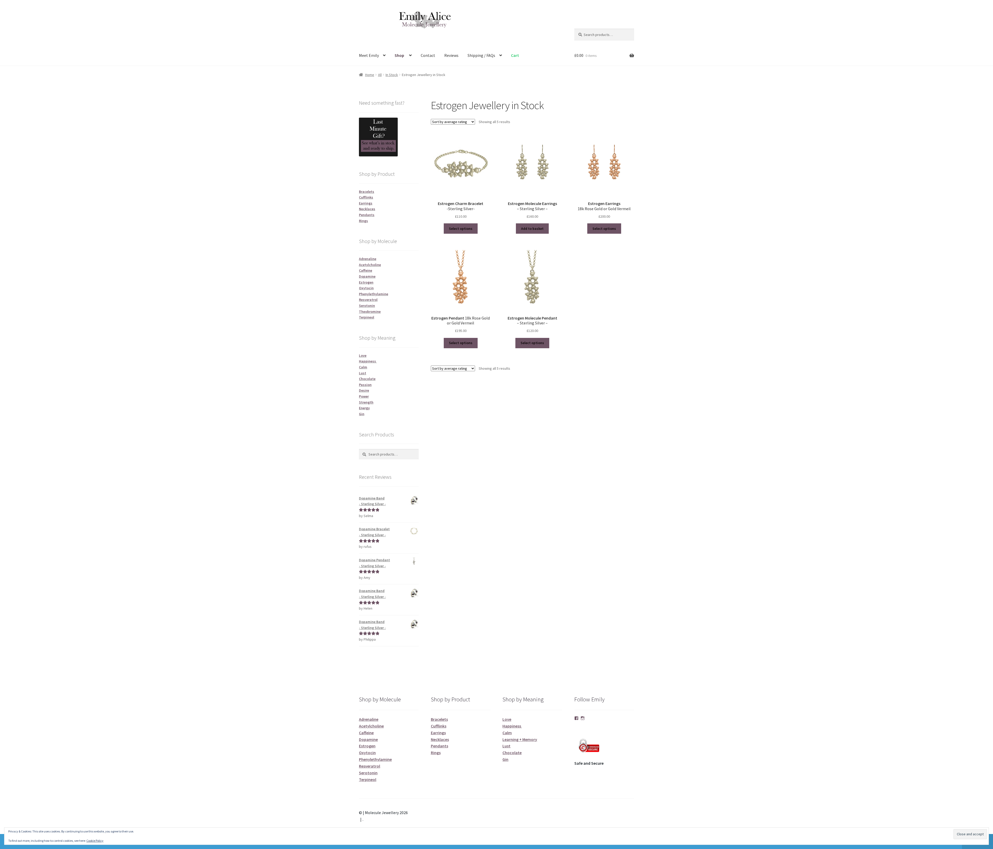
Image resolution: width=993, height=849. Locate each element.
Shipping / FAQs (481, 55)
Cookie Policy (94, 841)
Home (369, 74)
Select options (460, 228)
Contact (428, 55)
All (380, 74)
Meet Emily (369, 55)
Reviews (451, 55)
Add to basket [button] (532, 228)
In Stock (392, 74)
